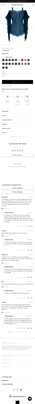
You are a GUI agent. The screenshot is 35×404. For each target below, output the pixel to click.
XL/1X (16, 73)
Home (3, 44)
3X (24, 73)
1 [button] (9, 332)
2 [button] (11, 332)
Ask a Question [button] (18, 188)
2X (20, 73)
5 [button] (19, 332)
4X (28, 73)
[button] (2, 5)
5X (3, 76)
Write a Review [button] (18, 155)
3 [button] (14, 332)
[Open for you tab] (30, 399)
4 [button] (17, 332)
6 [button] (22, 332)
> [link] (25, 332)
